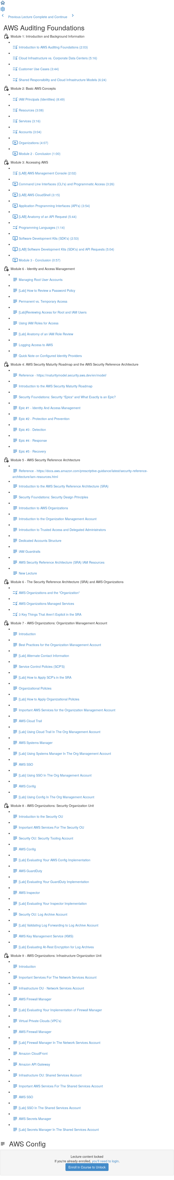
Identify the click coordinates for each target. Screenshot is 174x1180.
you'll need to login (105, 1161)
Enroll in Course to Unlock (87, 1167)
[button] (2, 4)
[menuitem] (2, 10)
